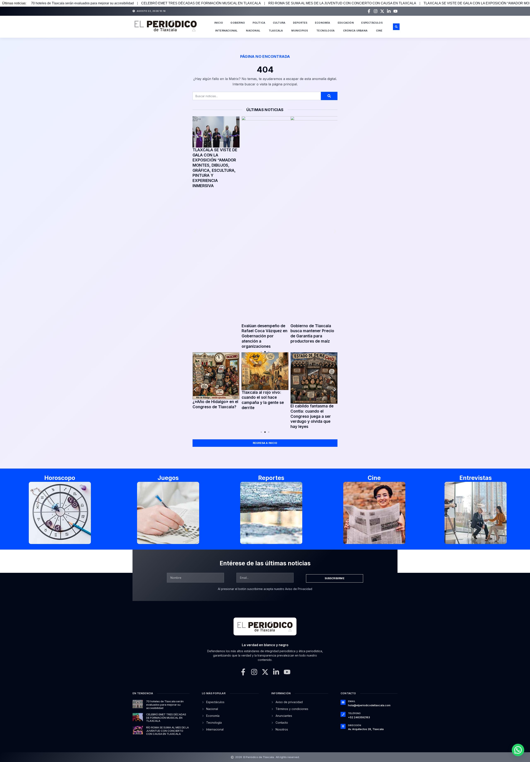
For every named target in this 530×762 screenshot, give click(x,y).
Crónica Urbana (355, 30)
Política (259, 22)
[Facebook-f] (369, 11)
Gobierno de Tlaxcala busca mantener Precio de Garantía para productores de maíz (312, 333)
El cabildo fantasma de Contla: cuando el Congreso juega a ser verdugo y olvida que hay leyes (312, 416)
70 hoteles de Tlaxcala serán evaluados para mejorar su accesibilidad (82, 3)
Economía (322, 22)
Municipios (299, 30)
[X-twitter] (382, 11)
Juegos (168, 477)
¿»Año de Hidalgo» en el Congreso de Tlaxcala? (215, 404)
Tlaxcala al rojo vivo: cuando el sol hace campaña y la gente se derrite (263, 400)
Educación (346, 22)
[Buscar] (329, 96)
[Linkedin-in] (389, 11)
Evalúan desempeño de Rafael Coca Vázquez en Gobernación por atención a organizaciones (264, 336)
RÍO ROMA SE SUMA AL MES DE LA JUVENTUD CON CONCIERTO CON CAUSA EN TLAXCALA (342, 3)
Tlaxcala (276, 30)
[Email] (343, 702)
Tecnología (325, 30)
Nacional (253, 30)
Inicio (218, 22)
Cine (379, 30)
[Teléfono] (343, 714)
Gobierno (237, 22)
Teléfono (354, 713)
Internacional (226, 30)
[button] (396, 26)
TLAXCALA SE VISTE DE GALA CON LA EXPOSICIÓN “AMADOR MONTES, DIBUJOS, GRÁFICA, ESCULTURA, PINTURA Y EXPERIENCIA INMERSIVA (215, 168)
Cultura (279, 22)
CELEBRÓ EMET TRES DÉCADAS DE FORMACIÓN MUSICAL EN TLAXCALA (201, 3)
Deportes (300, 22)
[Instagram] (375, 11)
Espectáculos (371, 22)
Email (351, 701)
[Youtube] (395, 11)
